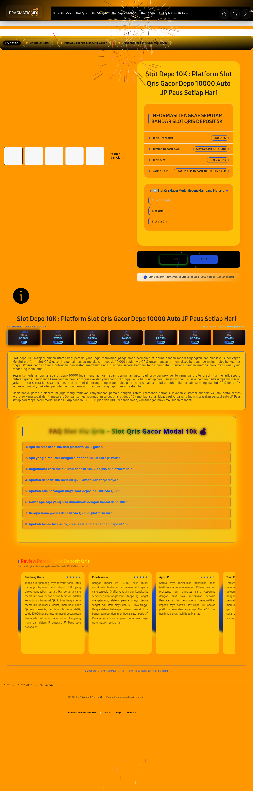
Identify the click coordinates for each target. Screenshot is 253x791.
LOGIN (173, 259)
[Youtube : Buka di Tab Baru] (182, 713)
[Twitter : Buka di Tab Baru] (169, 713)
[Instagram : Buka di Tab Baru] (176, 713)
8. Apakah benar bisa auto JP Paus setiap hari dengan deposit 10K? (77, 524)
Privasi (108, 712)
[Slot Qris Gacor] (24, 12)
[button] (235, 14)
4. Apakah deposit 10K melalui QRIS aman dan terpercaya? (71, 480)
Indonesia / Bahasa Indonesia (82, 712)
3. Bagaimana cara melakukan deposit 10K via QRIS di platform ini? (78, 469)
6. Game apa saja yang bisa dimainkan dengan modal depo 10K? (76, 502)
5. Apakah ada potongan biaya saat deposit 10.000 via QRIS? (72, 491)
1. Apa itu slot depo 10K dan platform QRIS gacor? (64, 447)
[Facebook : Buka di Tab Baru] (162, 713)
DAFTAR (204, 259)
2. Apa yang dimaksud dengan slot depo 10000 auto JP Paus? (72, 458)
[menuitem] (62, 13)
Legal (119, 712)
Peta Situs (131, 712)
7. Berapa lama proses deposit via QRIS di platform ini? (68, 513)
